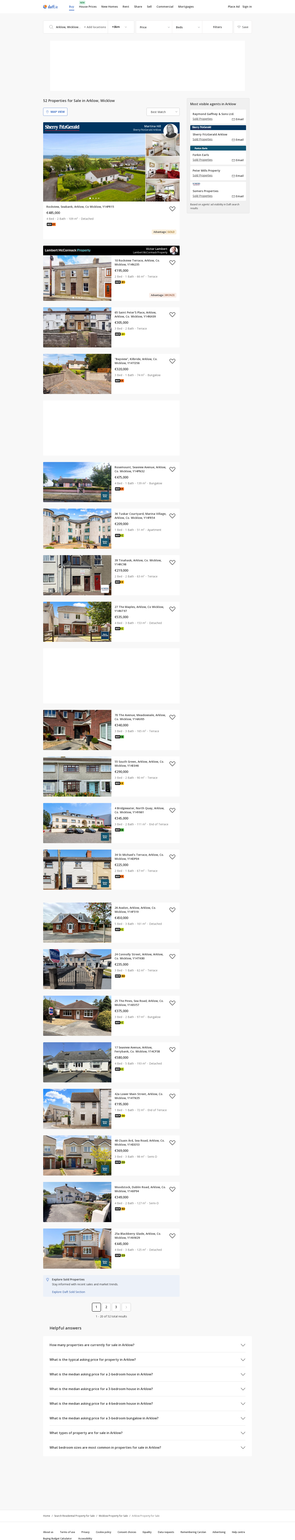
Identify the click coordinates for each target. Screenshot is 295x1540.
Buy (71, 6)
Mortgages (186, 6)
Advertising (219, 1532)
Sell (149, 6)
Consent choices (127, 1532)
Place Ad (234, 6)
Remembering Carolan (193, 1532)
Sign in (247, 6)
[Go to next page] (126, 1307)
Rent (126, 6)
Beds (179, 27)
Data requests (166, 1532)
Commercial (165, 6)
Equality (147, 1532)
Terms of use (67, 1532)
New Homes (109, 6)
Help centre (238, 1532)
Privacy (85, 1532)
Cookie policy (103, 1532)
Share (138, 6)
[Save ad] (172, 209)
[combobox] (88, 27)
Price (143, 27)
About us (48, 1532)
